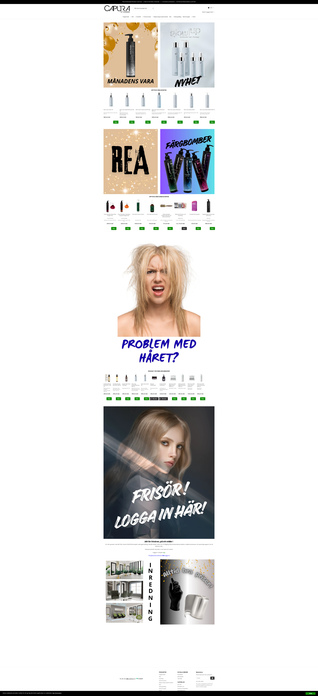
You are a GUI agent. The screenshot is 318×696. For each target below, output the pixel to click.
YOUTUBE (179, 678)
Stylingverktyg (177, 16)
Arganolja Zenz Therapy (126, 384)
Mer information (57, 693)
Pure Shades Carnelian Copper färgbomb (124, 214)
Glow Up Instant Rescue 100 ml (127, 110)
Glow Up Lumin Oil (108, 109)
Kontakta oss (180, 686)
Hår (133, 16)
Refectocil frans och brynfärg (180, 214)
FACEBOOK (180, 674)
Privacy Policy (207, 685)
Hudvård (138, 16)
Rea (170, 16)
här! (164, 552)
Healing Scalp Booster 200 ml (117, 384)
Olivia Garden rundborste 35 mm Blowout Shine (166, 215)
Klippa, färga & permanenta (161, 16)
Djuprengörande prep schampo (208, 214)
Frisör (194, 16)
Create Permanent (194, 214)
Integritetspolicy (181, 690)
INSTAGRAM (180, 676)
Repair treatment (153, 384)
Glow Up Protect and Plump (143, 109)
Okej (310, 693)
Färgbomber (126, 16)
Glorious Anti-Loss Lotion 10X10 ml (191, 385)
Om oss (179, 684)
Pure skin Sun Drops (152, 214)
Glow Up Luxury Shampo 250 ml (158, 110)
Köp (116, 122)
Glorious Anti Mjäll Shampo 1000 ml (182, 385)
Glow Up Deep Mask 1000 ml (207, 109)
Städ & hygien (186, 16)
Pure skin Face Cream (138, 214)
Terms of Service (200, 686)
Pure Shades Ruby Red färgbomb (110, 214)
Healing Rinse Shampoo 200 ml (107, 385)
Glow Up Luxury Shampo (174, 109)
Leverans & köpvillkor (182, 688)
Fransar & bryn (147, 16)
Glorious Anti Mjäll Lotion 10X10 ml (172, 385)
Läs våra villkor (199, 681)
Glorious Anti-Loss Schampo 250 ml (201, 385)
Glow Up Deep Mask (189, 109)
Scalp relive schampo (163, 384)
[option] (111, 108)
